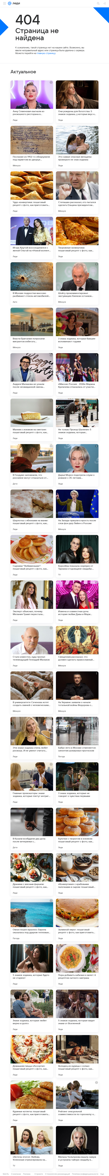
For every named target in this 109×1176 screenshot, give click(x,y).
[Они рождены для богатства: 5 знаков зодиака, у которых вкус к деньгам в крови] (77, 101)
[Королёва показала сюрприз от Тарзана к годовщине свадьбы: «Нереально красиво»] (77, 556)
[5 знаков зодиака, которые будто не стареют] (32, 965)
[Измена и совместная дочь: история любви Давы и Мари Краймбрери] (77, 601)
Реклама (26, 1174)
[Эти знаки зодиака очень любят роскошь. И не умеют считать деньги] (32, 738)
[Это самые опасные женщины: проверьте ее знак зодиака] (77, 147)
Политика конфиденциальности (85, 1174)
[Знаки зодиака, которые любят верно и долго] (32, 1011)
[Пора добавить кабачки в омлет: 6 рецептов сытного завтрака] (77, 965)
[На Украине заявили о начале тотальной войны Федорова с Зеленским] (77, 692)
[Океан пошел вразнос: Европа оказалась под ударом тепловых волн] (32, 920)
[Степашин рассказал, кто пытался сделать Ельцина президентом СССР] (77, 192)
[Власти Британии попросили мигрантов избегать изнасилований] (32, 329)
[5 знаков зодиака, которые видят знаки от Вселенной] (77, 1011)
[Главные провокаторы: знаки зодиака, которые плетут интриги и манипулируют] (32, 783)
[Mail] (9, 3)
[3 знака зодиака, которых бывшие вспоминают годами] (77, 329)
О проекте (38, 1174)
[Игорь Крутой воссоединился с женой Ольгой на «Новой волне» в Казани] (32, 238)
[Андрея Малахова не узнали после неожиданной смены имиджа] (32, 374)
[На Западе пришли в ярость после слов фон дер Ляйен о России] (77, 511)
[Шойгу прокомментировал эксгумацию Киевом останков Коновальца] (77, 283)
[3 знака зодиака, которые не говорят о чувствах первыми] (77, 783)
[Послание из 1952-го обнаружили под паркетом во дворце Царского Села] (32, 147)
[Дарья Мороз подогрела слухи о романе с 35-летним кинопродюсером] (77, 465)
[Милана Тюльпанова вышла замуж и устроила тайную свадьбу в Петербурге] (77, 1147)
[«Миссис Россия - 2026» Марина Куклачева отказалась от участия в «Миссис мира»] (77, 374)
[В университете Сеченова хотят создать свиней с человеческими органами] (32, 692)
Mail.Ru (6, 1174)
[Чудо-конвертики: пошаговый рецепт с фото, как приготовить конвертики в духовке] (32, 192)
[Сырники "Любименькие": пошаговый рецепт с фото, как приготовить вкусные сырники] (32, 556)
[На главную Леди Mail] (15, 3)
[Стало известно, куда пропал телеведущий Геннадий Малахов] (32, 647)
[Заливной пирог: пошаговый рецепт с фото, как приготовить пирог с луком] (77, 920)
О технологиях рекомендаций (57, 1174)
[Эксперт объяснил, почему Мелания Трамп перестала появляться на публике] (32, 601)
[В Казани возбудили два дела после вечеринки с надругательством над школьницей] (32, 829)
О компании (16, 1174)
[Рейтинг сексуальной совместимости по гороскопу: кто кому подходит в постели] (77, 1102)
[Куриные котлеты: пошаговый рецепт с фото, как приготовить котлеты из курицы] (32, 1102)
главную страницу (46, 53)
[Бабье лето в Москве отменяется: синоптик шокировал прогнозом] (77, 738)
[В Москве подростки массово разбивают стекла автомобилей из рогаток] (32, 283)
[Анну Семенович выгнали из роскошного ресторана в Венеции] (32, 101)
